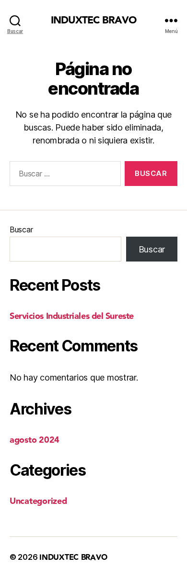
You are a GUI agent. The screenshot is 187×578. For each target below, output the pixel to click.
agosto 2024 (34, 440)
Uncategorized (38, 501)
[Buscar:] (63, 175)
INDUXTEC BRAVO (94, 20)
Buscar (21, 229)
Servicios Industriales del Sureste (72, 316)
